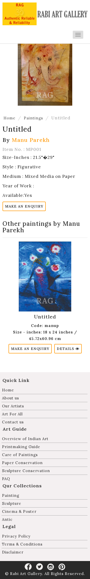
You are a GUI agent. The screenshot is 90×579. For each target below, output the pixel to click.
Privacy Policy (16, 536)
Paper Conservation (22, 462)
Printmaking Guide (21, 446)
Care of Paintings (20, 454)
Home (10, 118)
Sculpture (11, 503)
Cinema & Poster (19, 511)
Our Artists (13, 406)
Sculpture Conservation (26, 470)
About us (10, 398)
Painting (10, 495)
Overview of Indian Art (25, 438)
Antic (7, 519)
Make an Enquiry (24, 206)
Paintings (33, 118)
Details (66, 348)
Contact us (13, 422)
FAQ (6, 478)
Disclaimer (13, 552)
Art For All (12, 414)
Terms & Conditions (22, 544)
